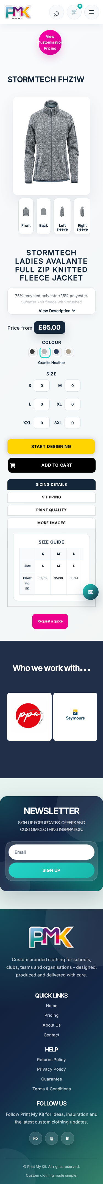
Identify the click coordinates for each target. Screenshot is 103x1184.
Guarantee (51, 1079)
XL (59, 404)
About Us (52, 1025)
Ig (51, 1138)
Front (25, 225)
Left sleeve (62, 227)
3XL (58, 422)
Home (51, 1005)
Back (43, 225)
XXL (27, 422)
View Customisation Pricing (50, 42)
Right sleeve (82, 227)
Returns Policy (51, 1059)
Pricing (51, 1015)
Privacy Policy (51, 1069)
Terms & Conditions (51, 1088)
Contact (51, 1035)
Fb (35, 1138)
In (67, 1138)
